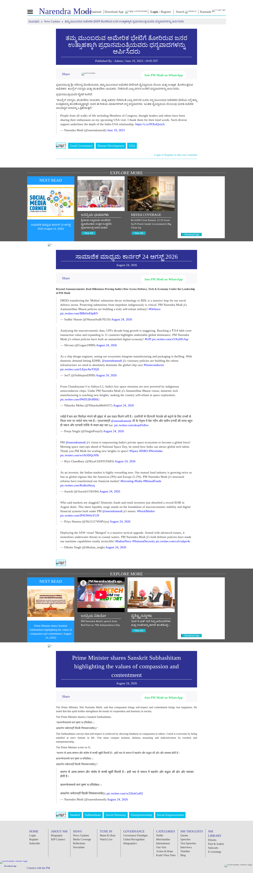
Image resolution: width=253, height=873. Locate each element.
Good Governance (81, 145)
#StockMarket (146, 511)
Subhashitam (93, 815)
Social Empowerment (170, 815)
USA (132, 145)
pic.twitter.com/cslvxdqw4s (173, 541)
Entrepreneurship (141, 815)
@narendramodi (112, 360)
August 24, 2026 (121, 319)
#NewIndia (155, 451)
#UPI (148, 339)
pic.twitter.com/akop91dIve (131, 425)
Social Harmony (116, 815)
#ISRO (143, 451)
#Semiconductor (154, 365)
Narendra (65, 11)
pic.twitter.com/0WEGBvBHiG (79, 399)
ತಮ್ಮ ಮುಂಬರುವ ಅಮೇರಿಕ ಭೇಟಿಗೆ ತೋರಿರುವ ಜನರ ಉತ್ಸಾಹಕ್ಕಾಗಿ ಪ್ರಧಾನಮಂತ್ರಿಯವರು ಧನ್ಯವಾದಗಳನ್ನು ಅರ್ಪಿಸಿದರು (126, 45)
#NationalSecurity (143, 541)
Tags (61, 145)
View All (88, 233)
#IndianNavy (123, 541)
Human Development (110, 145)
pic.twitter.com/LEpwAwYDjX (79, 369)
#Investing (127, 481)
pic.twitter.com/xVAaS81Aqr (170, 339)
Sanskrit (75, 815)
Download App (192, 234)
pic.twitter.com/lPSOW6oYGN (79, 515)
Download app (10, 866)
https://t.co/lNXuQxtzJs (150, 124)
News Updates (52, 21)
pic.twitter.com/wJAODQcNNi (79, 455)
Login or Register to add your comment (175, 154)
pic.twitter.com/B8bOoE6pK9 (79, 313)
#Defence (155, 309)
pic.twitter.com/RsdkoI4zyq (77, 485)
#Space (133, 451)
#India (138, 481)
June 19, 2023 (116, 130)
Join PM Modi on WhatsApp (163, 75)
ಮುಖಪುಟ (34, 21)
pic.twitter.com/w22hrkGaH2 (125, 793)
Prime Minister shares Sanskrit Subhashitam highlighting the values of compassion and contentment (126, 666)
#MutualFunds (152, 481)
